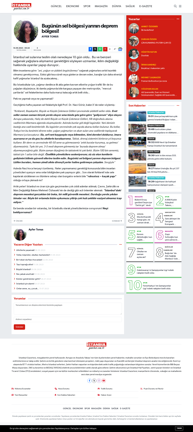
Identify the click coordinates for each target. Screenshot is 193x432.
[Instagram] (99, 381)
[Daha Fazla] (105, 49)
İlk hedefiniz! (147, 30)
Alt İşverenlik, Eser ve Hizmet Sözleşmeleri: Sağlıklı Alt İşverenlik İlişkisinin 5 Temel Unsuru (158, 94)
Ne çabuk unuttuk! (25, 274)
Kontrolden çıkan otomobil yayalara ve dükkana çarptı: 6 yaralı (161, 131)
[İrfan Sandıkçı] (134, 66)
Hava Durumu (63, 389)
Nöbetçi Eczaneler (23, 389)
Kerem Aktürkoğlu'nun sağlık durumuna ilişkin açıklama (144, 237)
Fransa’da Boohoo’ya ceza (154, 81)
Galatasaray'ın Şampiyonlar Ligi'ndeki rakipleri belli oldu (155, 271)
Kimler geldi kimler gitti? (28, 279)
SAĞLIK (130, 6)
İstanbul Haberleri (156, 112)
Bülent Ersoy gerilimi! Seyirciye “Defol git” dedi (143, 203)
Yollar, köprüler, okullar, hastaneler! (33, 255)
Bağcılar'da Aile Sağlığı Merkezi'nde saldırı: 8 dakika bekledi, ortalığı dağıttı (172, 256)
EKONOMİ (72, 6)
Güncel (151, 138)
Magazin (139, 197)
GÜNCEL (56, 6)
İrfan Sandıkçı (148, 65)
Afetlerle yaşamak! (25, 250)
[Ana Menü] (180, 6)
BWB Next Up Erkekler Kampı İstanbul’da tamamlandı (162, 144)
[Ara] (175, 6)
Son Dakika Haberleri (66, 395)
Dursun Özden (149, 39)
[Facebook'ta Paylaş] (90, 49)
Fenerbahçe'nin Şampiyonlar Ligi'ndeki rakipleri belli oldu (157, 287)
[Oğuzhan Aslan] (134, 92)
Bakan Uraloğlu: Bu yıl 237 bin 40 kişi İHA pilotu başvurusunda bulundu (163, 170)
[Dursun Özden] (134, 41)
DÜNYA (116, 6)
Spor (167, 197)
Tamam (179, 428)
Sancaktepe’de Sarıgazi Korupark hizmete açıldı (172, 222)
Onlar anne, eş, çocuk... (27, 289)
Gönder (19, 327)
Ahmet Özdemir (149, 27)
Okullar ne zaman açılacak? (142, 254)
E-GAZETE (145, 6)
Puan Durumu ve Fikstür (153, 389)
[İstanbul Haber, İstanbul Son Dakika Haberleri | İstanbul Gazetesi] (21, 6)
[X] (94, 381)
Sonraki (116, 221)
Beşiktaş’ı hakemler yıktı (153, 68)
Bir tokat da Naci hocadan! (29, 260)
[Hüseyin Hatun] (134, 54)
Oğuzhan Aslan (149, 89)
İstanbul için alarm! (25, 284)
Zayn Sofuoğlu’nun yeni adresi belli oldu (172, 237)
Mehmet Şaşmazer (151, 78)
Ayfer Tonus (50, 36)
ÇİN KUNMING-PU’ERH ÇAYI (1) (156, 43)
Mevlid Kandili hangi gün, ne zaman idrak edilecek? (144, 220)
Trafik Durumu (106, 389)
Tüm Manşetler (21, 395)
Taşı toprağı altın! (24, 264)
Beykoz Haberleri (155, 125)
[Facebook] (89, 381)
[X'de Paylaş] (95, 49)
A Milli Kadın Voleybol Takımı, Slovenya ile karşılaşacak (171, 203)
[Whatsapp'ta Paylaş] (100, 49)
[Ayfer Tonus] (26, 31)
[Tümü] (178, 19)
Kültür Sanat (153, 151)
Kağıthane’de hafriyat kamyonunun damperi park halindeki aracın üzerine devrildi (163, 183)
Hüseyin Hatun (149, 52)
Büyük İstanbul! (23, 269)
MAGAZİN (101, 6)
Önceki (18, 221)
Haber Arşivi (106, 395)
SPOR (87, 6)
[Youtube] (103, 381)
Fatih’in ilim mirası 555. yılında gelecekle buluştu (161, 157)
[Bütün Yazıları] (120, 245)
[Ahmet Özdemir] (134, 28)
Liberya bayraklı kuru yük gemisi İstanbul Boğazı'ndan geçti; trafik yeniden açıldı (162, 118)
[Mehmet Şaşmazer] (134, 79)
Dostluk (145, 56)
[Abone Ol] (120, 49)
